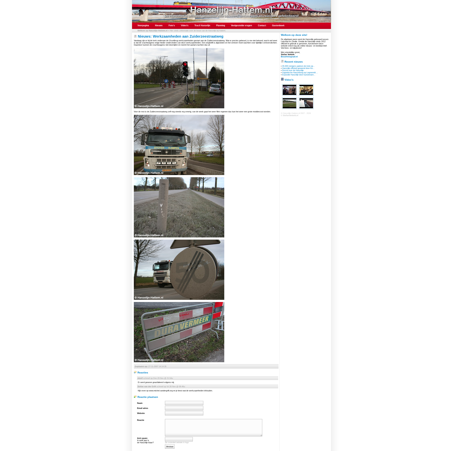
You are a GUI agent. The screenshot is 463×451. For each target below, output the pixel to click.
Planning (220, 25)
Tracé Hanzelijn (202, 25)
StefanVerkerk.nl (290, 115)
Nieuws (159, 25)
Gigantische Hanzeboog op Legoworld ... (300, 72)
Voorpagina (143, 25)
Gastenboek (278, 25)
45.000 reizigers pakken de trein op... (298, 66)
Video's (184, 25)
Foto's (172, 25)
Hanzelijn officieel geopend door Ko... (298, 68)
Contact (262, 25)
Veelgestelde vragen (241, 25)
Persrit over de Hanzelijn (293, 70)
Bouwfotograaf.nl (289, 57)
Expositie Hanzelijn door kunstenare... (298, 75)
